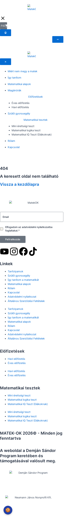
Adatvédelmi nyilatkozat (22, 296)
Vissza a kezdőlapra (19, 184)
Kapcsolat (14, 292)
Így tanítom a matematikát (23, 279)
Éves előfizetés (17, 363)
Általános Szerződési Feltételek (26, 301)
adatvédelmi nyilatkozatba (37, 227)
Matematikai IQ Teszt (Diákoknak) (28, 404)
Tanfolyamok (15, 271)
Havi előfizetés (16, 358)
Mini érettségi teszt (19, 395)
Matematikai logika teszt (22, 399)
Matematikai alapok (19, 284)
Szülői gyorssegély (19, 275)
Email (6, 216)
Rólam (11, 288)
